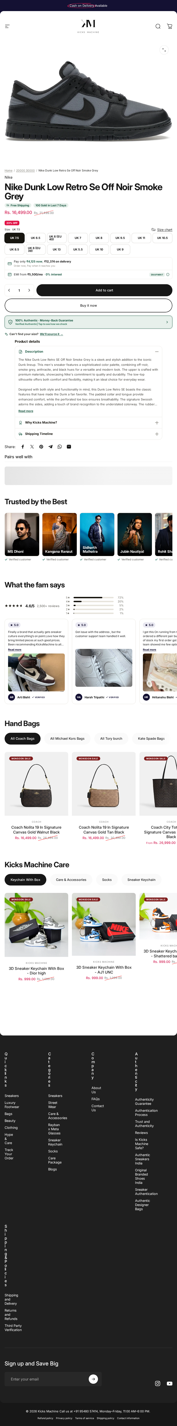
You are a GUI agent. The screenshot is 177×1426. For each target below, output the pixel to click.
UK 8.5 (14, 249)
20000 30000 (25, 170)
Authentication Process (146, 1112)
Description (34, 351)
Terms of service (84, 1418)
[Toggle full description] (25, 411)
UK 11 (141, 238)
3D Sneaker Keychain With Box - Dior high (36, 971)
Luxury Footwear (12, 1105)
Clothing (11, 1128)
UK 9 (120, 249)
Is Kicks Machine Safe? (141, 1144)
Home (8, 170)
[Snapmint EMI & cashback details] (167, 274)
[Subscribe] (93, 1379)
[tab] (23, 738)
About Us (96, 1090)
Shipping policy (105, 1418)
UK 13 (57, 249)
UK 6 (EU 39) (34, 249)
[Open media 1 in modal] (164, 50)
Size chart (164, 230)
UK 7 (78, 238)
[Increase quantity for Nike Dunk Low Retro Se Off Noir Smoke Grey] (29, 290)
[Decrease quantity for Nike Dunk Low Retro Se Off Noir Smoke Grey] (9, 290)
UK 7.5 (14, 238)
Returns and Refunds (11, 1314)
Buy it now (88, 305)
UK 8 (99, 238)
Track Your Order (9, 1154)
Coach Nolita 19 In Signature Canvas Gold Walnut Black (36, 829)
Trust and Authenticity (144, 1124)
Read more (14, 649)
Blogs (52, 1169)
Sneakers (12, 1096)
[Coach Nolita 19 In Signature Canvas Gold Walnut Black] (36, 784)
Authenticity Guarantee (144, 1101)
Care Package (55, 1160)
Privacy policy (64, 1418)
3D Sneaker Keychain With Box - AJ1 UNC (104, 969)
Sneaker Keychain (55, 1142)
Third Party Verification (13, 1328)
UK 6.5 (35, 238)
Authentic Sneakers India (142, 1159)
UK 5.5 (78, 249)
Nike (8, 177)
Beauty (10, 1121)
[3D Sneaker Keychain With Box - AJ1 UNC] (104, 924)
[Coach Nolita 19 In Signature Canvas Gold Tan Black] (104, 784)
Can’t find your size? (36, 334)
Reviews (141, 1133)
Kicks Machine (36, 963)
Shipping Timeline (39, 434)
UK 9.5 (120, 238)
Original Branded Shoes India (141, 1176)
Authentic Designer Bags (142, 1205)
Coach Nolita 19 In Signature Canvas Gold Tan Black (104, 829)
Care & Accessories (57, 1116)
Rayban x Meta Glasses (54, 1129)
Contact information (128, 1418)
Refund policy (45, 1418)
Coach (36, 821)
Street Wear (52, 1105)
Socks (53, 1151)
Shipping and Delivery (11, 1299)
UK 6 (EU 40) (55, 238)
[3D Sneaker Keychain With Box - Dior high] (36, 925)
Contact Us (97, 1108)
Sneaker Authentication (146, 1192)
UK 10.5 (162, 238)
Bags (8, 1114)
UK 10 (99, 249)
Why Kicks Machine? (41, 422)
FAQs (95, 1099)
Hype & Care (9, 1139)
